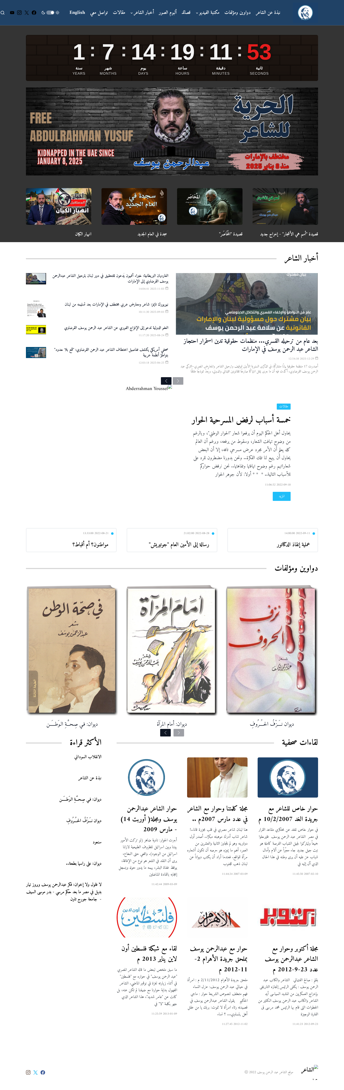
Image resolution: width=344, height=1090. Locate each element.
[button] (50, 13)
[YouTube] (12, 12)
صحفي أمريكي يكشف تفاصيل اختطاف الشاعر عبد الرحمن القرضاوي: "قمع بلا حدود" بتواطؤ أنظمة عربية (111, 352)
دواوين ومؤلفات (296, 568)
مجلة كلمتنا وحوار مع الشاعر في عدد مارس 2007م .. (217, 814)
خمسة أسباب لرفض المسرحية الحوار (241, 420)
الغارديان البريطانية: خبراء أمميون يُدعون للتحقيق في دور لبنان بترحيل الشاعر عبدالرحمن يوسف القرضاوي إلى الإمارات (110, 278)
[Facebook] (34, 12)
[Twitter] (26, 12)
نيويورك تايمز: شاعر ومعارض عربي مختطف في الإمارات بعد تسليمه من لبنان (116, 304)
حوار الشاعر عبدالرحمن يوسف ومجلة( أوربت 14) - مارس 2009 (148, 819)
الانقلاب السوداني (87, 757)
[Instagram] (19, 12)
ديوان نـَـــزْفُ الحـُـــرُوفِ (272, 724)
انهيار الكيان (83, 234)
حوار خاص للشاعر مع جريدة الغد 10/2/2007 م (288, 814)
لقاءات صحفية (300, 743)
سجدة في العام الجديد (152, 234)
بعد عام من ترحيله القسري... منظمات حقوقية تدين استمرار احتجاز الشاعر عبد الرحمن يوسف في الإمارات (251, 345)
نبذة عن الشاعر (89, 778)
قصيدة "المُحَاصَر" (231, 234)
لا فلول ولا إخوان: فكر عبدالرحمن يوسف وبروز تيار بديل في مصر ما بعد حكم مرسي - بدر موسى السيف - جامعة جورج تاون (63, 892)
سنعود (97, 842)
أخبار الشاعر (301, 258)
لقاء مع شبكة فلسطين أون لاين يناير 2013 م (149, 954)
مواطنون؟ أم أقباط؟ (91, 545)
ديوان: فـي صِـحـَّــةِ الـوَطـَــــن (72, 724)
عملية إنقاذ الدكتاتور (293, 545)
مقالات (283, 407)
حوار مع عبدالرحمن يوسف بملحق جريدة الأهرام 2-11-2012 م (219, 959)
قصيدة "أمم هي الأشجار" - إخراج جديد (289, 234)
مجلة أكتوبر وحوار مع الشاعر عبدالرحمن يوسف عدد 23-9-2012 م (291, 959)
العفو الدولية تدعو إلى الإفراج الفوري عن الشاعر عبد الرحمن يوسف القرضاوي (116, 327)
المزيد (282, 496)
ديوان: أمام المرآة (172, 724)
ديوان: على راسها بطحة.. (83, 863)
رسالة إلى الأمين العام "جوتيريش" (179, 545)
